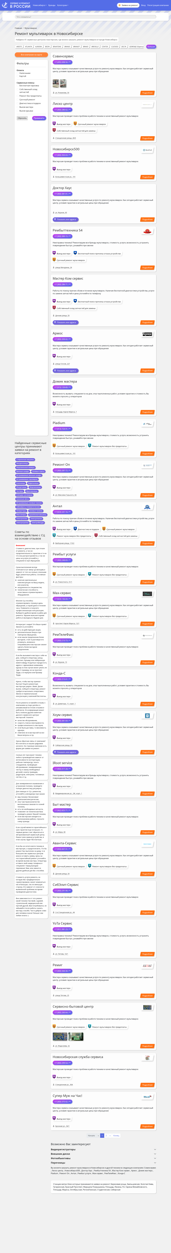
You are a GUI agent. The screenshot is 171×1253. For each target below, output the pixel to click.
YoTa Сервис (62, 923)
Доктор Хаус (62, 188)
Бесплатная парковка (29, 85)
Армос (58, 333)
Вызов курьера (26, 110)
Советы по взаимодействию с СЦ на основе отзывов (30, 535)
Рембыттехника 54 (67, 230)
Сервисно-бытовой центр (73, 1006)
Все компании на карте (31, 54)
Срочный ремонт (27, 99)
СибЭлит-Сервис (66, 884)
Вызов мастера (26, 107)
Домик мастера (65, 381)
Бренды (51, 5)
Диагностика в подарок (30, 103)
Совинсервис (63, 56)
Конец (116, 1135)
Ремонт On (61, 464)
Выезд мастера (64, 124)
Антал (57, 506)
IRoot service (62, 763)
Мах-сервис (62, 593)
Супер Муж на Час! (67, 1095)
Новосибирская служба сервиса (78, 1057)
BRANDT (76, 46)
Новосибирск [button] (39, 5)
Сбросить (22, 118)
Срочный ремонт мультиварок (92, 124)
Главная (18, 28)
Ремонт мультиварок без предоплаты (109, 446)
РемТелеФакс (63, 634)
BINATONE (57, 46)
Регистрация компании (158, 5)
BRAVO (85, 46)
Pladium (59, 423)
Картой (22, 76)
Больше (151, 46)
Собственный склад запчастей (28, 90)
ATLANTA (28, 46)
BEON (47, 46)
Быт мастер (62, 804)
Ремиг (57, 965)
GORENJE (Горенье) (137, 46)
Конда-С (59, 673)
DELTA (123, 46)
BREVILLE (95, 46)
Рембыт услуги (64, 554)
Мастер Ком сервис (68, 278)
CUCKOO (114, 46)
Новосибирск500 (66, 149)
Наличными (24, 73)
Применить (39, 118)
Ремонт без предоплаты (30, 96)
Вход (143, 5)
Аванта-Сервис (64, 843)
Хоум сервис (62, 714)
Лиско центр (63, 103)
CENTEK (105, 46)
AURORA (38, 46)
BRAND (67, 46)
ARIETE (19, 46)
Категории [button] (62, 5)
